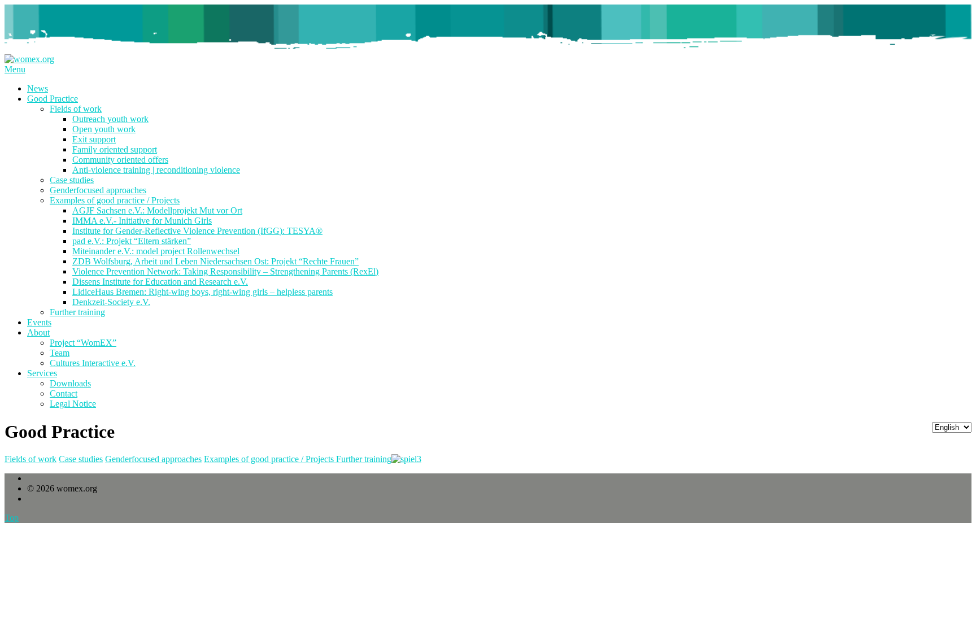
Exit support (94, 139)
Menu (15, 69)
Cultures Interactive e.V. (93, 363)
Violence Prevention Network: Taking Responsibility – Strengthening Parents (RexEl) (225, 271)
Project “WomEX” (83, 342)
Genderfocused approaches (98, 190)
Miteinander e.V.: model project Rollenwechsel (155, 251)
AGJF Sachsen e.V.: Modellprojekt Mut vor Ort (157, 210)
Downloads (70, 383)
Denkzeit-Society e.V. (111, 302)
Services (42, 373)
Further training (77, 312)
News (37, 88)
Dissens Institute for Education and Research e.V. (160, 281)
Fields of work (76, 109)
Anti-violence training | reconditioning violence (156, 170)
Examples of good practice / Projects (115, 200)
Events (39, 322)
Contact (63, 393)
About (38, 332)
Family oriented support (114, 149)
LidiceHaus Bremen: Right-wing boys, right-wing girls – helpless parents (202, 292)
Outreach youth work (110, 119)
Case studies (72, 180)
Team (59, 353)
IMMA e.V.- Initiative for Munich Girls (142, 220)
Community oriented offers (120, 159)
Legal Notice (73, 403)
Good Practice (52, 98)
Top (12, 518)
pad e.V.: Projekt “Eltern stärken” (131, 241)
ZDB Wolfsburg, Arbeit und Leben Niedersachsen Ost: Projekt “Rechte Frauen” (215, 261)
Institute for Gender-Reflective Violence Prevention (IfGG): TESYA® (197, 231)
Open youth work (104, 129)
